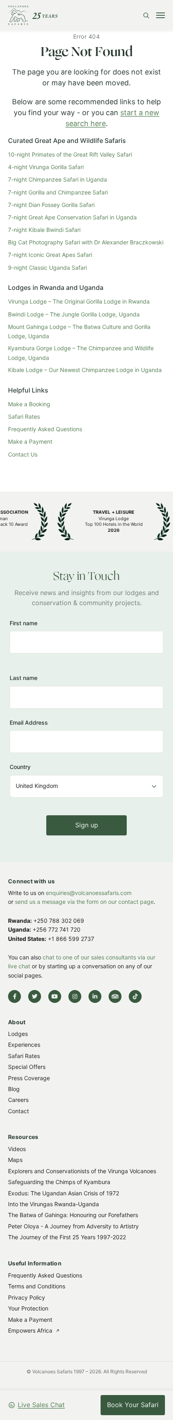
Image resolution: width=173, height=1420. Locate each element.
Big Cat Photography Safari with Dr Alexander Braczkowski (85, 242)
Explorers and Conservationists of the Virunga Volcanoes (82, 1171)
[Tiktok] (135, 996)
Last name (23, 678)
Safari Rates (24, 416)
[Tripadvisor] (115, 996)
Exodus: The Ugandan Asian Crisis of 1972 (63, 1193)
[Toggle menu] (160, 15)
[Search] (146, 15)
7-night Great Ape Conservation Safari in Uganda (72, 217)
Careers (18, 1100)
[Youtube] (54, 996)
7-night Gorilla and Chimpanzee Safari (58, 192)
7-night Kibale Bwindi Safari (44, 229)
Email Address (29, 722)
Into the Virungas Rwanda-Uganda (53, 1204)
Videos (17, 1148)
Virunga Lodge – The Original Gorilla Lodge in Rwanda (79, 301)
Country (20, 767)
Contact (18, 1111)
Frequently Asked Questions (45, 429)
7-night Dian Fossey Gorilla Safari (51, 204)
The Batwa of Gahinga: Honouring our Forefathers (73, 1215)
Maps (15, 1160)
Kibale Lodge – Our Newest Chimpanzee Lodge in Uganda (85, 369)
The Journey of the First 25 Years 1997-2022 (67, 1237)
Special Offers (26, 1067)
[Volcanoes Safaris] (33, 15)
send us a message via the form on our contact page (84, 902)
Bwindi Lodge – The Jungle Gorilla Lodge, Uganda (74, 314)
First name (23, 623)
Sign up (86, 825)
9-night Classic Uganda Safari (47, 267)
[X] (34, 996)
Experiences (24, 1045)
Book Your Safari (133, 1405)
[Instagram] (74, 996)
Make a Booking (29, 404)
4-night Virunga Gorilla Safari (46, 166)
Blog (14, 1088)
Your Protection (28, 1308)
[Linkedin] (95, 996)
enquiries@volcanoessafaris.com (89, 892)
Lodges (18, 1033)
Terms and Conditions (36, 1286)
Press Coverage (29, 1078)
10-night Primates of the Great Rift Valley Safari (70, 154)
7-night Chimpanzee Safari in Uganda (57, 179)
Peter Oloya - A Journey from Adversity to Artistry (73, 1226)
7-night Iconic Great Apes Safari (50, 254)
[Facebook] (14, 996)
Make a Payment (30, 441)
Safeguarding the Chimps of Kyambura (59, 1181)
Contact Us (22, 454)
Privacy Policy (26, 1297)
